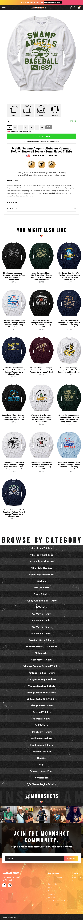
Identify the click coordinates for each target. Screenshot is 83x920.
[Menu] (3, 7)
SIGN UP (71, 858)
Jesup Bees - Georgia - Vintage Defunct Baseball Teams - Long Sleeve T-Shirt (69, 371)
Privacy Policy (53, 890)
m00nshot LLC (12, 917)
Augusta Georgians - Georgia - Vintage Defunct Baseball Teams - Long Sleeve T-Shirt (69, 324)
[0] (78, 7)
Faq (73, 880)
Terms (50, 887)
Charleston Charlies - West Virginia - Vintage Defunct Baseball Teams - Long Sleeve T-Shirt (69, 277)
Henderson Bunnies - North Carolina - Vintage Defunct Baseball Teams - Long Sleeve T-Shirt (69, 466)
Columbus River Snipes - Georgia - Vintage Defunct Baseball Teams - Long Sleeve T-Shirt (14, 372)
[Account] (75, 9)
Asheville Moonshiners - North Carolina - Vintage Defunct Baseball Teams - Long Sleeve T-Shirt (41, 277)
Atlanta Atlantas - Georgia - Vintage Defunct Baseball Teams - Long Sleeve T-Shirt (41, 371)
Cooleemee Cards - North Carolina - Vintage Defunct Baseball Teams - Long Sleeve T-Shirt (41, 466)
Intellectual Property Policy (58, 900)
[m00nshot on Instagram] (8, 814)
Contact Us (76, 877)
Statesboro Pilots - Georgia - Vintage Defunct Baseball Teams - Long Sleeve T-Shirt (14, 418)
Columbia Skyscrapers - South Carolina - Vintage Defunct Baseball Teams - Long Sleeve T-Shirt (14, 466)
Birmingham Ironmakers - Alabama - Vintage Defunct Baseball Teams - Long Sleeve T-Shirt (14, 277)
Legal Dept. (52, 897)
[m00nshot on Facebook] (4, 885)
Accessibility (52, 894)
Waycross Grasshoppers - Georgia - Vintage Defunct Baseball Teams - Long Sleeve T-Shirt (41, 419)
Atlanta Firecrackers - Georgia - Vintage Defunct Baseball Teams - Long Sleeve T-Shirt (41, 324)
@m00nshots (41, 796)
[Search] (71, 7)
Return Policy (53, 884)
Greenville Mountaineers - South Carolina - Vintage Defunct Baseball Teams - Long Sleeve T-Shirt (69, 419)
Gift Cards (52, 880)
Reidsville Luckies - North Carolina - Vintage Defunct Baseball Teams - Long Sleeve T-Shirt (14, 514)
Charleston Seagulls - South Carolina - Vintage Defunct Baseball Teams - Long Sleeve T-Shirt (14, 324)
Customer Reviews (55, 877)
